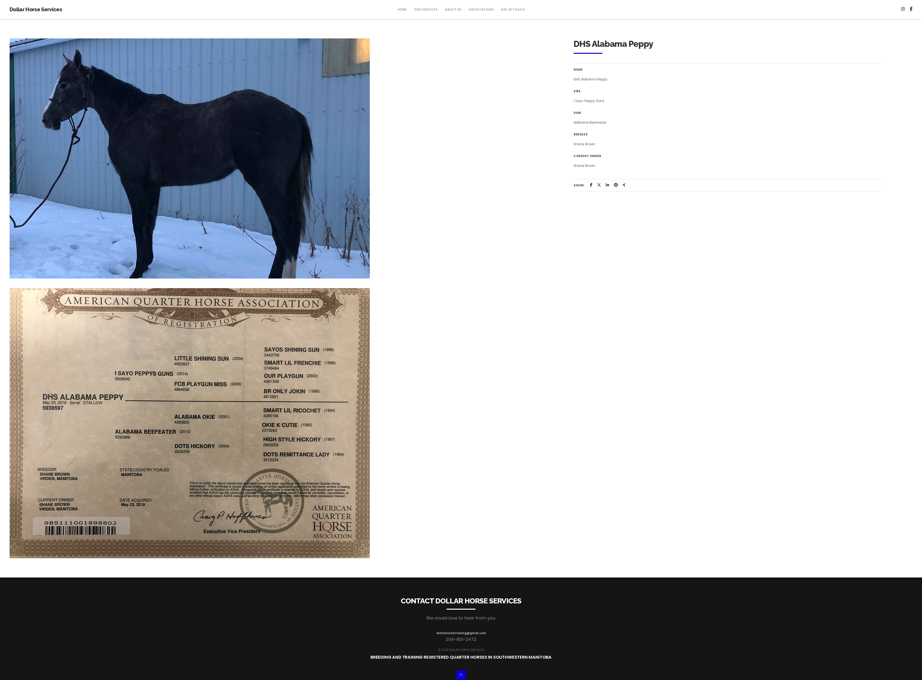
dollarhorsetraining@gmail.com (461, 633)
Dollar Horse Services (36, 9)
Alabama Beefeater (590, 122)
